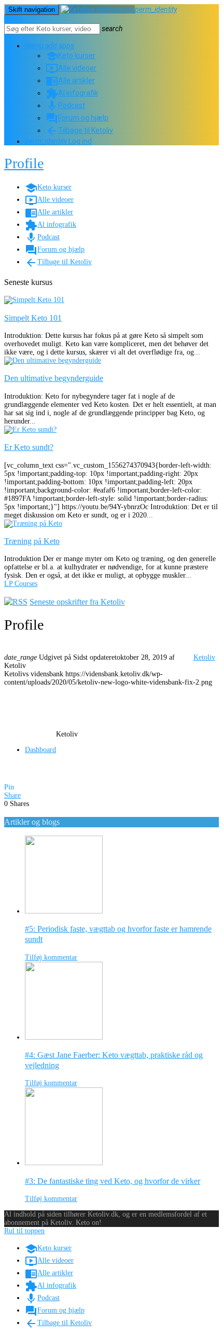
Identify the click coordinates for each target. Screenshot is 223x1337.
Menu (41, 46)
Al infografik (72, 93)
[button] (66, 46)
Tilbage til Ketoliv (79, 130)
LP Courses (20, 584)
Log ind (58, 141)
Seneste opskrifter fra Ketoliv (77, 602)
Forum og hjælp (77, 118)
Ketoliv (204, 657)
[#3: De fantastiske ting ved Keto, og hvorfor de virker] (64, 1163)
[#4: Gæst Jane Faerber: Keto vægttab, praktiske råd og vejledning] (64, 1037)
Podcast (65, 105)
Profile (24, 163)
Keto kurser (70, 55)
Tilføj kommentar (51, 957)
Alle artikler (70, 80)
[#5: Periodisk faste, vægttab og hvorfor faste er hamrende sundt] (64, 911)
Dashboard (40, 750)
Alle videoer (71, 68)
